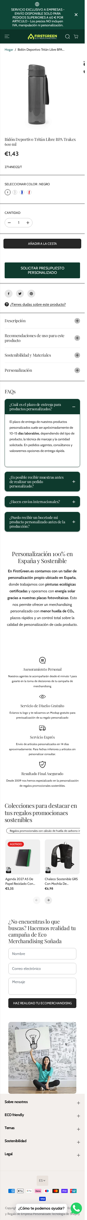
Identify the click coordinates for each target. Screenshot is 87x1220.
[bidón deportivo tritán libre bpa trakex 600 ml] (38, 94)
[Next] (48, 900)
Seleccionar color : (27, 184)
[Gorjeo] (20, 294)
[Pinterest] (31, 294)
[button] (7, 36)
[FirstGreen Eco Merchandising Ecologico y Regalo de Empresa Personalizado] (42, 36)
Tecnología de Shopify (66, 1214)
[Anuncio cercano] (76, 15)
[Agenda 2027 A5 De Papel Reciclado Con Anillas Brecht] (22, 856)
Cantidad (12, 213)
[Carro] (76, 36)
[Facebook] (9, 294)
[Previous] (36, 900)
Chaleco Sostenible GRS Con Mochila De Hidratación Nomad (61, 881)
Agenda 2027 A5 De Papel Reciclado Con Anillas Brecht (19, 881)
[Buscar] (67, 36)
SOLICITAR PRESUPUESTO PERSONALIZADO (42, 270)
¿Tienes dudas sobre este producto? (38, 304)
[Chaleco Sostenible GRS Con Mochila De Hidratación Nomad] (62, 856)
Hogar (9, 49)
